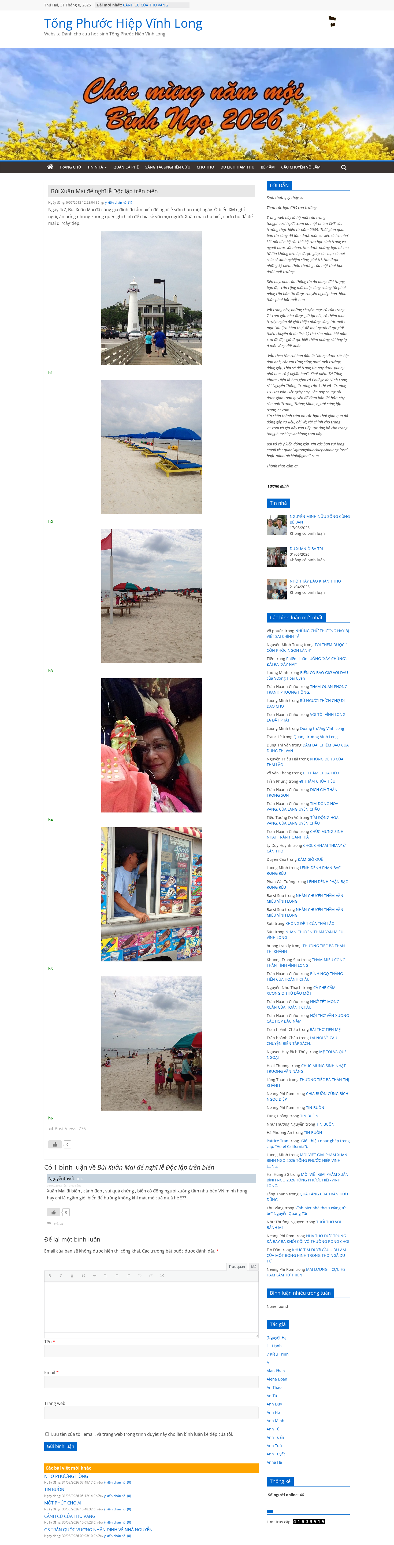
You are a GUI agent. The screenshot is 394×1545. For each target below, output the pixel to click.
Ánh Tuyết (276, 1453)
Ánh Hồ (273, 1412)
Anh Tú (273, 1428)
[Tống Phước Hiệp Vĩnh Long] (50, 167)
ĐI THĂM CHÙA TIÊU (321, 772)
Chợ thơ (205, 167)
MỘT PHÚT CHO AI (139, 3)
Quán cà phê (126, 167)
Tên (49, 1342)
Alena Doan (277, 1379)
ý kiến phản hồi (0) (117, 1482)
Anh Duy (274, 1404)
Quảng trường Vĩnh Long (322, 728)
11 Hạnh (274, 1345)
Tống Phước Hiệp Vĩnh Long (123, 22)
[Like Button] (55, 1144)
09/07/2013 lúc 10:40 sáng (64, 1185)
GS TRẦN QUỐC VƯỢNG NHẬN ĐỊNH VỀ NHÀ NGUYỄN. (99, 1530)
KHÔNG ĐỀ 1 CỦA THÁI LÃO (309, 923)
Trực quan (237, 1266)
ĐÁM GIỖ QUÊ (310, 859)
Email (51, 1372)
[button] (51, 1276)
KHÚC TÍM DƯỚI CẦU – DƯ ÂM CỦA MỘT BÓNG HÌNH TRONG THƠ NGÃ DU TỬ (306, 1255)
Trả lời (58, 1224)
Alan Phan (276, 1370)
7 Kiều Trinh (278, 1354)
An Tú (272, 1395)
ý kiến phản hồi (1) (118, 202)
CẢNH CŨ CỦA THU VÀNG (69, 1516)
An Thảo (274, 1387)
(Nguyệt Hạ (277, 1337)
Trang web (54, 1403)
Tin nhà (95, 167)
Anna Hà (274, 1462)
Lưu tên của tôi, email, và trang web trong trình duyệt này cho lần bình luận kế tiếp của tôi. (142, 1434)
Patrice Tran (277, 1140)
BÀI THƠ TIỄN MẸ (325, 1029)
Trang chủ (70, 167)
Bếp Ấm (268, 167)
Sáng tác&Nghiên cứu (167, 167)
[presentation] (51, 1276)
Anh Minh (275, 1420)
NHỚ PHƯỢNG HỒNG (66, 1476)
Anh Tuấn (275, 1437)
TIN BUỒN (54, 1489)
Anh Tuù (274, 1445)
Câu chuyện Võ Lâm (301, 167)
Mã (253, 1266)
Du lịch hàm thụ (237, 167)
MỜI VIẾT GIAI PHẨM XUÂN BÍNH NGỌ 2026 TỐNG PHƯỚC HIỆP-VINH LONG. (307, 1160)
